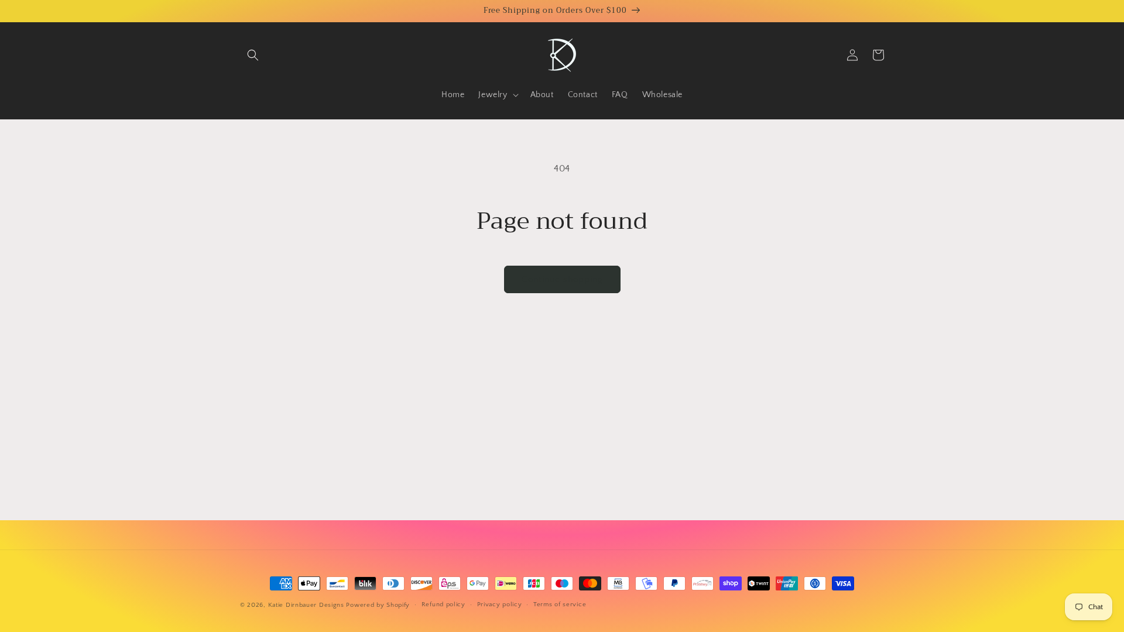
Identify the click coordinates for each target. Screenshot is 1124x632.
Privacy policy (499, 604)
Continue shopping (562, 279)
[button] (253, 55)
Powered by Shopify (378, 605)
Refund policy (443, 604)
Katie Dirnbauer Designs (306, 605)
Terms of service (559, 604)
